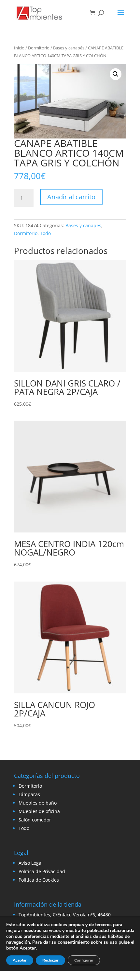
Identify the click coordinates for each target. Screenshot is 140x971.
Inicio (19, 48)
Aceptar (20, 960)
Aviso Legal (31, 863)
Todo (45, 233)
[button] (115, 74)
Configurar (83, 960)
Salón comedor (35, 820)
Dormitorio (38, 48)
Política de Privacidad (42, 871)
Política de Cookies (39, 880)
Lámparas (29, 794)
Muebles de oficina (39, 811)
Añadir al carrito (71, 196)
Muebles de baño (38, 803)
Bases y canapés (68, 48)
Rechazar (50, 960)
